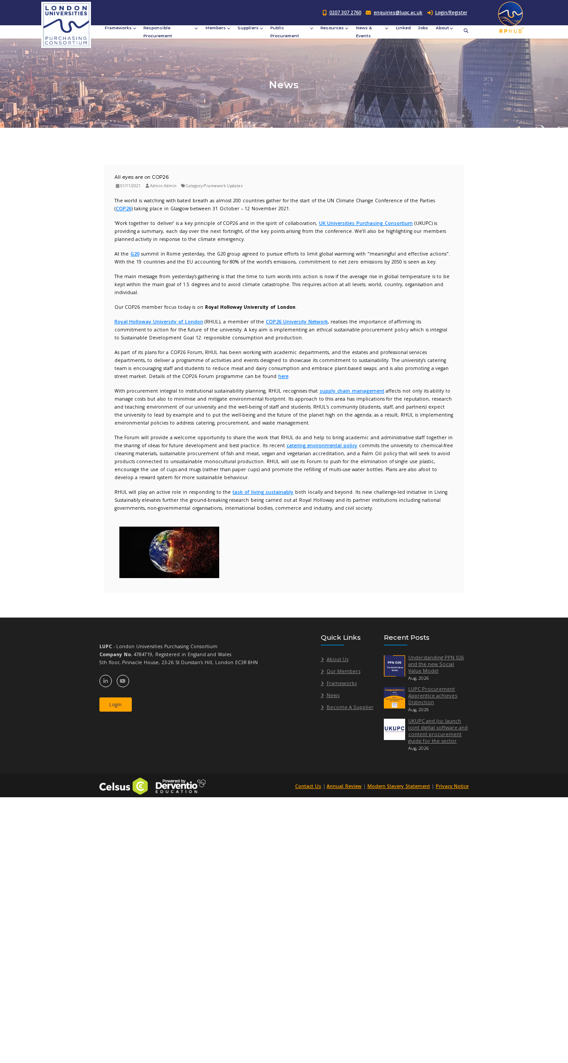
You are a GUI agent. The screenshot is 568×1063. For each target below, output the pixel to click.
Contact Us (308, 786)
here (283, 376)
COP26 (123, 208)
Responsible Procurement (157, 31)
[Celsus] (123, 786)
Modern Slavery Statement (398, 786)
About (442, 27)
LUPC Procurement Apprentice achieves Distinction (432, 695)
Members (215, 27)
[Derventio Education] (181, 786)
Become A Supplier (350, 707)
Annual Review (344, 786)
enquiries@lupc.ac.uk (398, 13)
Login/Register (451, 13)
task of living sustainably (263, 492)
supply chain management (352, 391)
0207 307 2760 (345, 13)
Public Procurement (284, 31)
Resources (332, 27)
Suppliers (248, 27)
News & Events (364, 31)
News (333, 695)
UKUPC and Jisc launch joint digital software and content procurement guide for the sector (438, 730)
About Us (337, 659)
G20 (134, 254)
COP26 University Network (297, 322)
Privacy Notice (452, 786)
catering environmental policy (322, 445)
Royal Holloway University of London (158, 322)
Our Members (343, 671)
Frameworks (118, 27)
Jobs (423, 27)
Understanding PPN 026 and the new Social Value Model (436, 664)
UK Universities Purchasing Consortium (366, 223)
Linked (403, 27)
